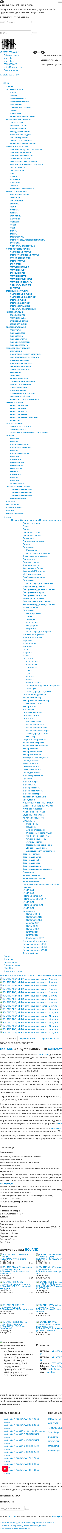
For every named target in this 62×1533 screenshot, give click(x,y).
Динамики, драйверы (36, 847)
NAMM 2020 (28, 892)
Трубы (29, 670)
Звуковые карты (34, 841)
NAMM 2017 (32, 934)
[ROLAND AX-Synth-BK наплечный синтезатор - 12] (29, 1015)
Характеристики (28, 1038)
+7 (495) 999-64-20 (9, 74)
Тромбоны (31, 667)
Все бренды (54, 1450)
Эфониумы (31, 688)
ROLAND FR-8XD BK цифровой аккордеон (15, 1287)
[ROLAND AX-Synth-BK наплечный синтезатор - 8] (28, 1001)
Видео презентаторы (33, 790)
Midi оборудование (32, 574)
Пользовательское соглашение (15, 1528)
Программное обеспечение (40, 844)
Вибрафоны (32, 625)
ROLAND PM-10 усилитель (13, 1258)
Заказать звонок (11, 70)
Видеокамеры (29, 784)
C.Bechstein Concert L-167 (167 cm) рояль (24, 1430)
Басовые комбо (34, 721)
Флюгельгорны (33, 682)
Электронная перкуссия (34, 595)
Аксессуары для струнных (35, 757)
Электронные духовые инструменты (44, 685)
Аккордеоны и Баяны (33, 568)
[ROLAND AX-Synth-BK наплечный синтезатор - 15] (29, 1025)
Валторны (27, 646)
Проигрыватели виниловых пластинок (41, 883)
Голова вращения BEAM (35, 946)
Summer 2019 (33, 913)
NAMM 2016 (32, 931)
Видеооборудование (33, 775)
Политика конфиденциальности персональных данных (27, 1522)
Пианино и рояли (31, 522)
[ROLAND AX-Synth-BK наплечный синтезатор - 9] (28, 1005)
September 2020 (34, 919)
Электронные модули (33, 592)
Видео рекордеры (31, 787)
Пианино (27, 528)
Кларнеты (27, 652)
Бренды (7, 955)
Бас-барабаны (33, 613)
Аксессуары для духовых (38, 691)
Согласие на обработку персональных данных (23, 1525)
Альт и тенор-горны (32, 637)
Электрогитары (30, 706)
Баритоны (27, 640)
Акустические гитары (33, 697)
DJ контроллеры (31, 880)
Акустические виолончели (35, 745)
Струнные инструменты (34, 739)
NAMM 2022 (28, 889)
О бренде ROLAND (49, 1038)
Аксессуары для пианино (38, 553)
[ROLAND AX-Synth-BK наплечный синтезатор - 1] (28, 978)
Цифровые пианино (32, 535)
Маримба (31, 628)
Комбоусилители (31, 760)
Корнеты (27, 655)
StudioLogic (53, 1432)
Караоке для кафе (32, 859)
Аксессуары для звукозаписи (40, 850)
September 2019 (34, 916)
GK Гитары (31, 736)
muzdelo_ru (9, 61)
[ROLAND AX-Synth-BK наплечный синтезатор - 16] (29, 1028)
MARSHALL (53, 1445)
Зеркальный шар (31, 952)
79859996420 (10, 64)
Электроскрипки (30, 748)
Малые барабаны (31, 607)
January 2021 (32, 922)
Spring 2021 (32, 925)
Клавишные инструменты (35, 556)
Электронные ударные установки (39, 589)
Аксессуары (28, 871)
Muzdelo (8, 58)
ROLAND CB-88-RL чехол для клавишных (14, 1272)
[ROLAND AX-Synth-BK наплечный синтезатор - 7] (28, 998)
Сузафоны (31, 664)
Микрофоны (32, 823)
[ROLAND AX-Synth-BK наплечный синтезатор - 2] (28, 981)
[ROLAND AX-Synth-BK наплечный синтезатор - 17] (29, 1032)
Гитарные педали (35, 724)
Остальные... (29, 547)
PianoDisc (10, 510)
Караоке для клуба (32, 856)
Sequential (53, 1436)
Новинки (15, 519)
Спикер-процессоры (36, 838)
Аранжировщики (31, 565)
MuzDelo (12, 1516)
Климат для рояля (14, 513)
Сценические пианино (34, 541)
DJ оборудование (31, 874)
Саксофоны (32, 661)
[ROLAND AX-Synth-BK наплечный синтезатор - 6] (28, 995)
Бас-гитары (28, 709)
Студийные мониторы (33, 814)
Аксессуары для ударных (38, 631)
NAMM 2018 (28, 901)
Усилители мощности (33, 817)
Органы (26, 544)
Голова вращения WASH (35, 949)
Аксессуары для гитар (37, 733)
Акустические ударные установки (39, 604)
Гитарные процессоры (37, 727)
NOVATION (53, 1441)
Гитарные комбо (31, 715)
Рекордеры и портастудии (39, 832)
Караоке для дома (32, 865)
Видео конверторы (32, 793)
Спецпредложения (29, 519)
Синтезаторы (29, 559)
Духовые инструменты (34, 634)
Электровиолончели (32, 751)
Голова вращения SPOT (34, 943)
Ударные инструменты (34, 586)
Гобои (25, 649)
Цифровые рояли (31, 531)
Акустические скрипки (33, 742)
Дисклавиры (28, 538)
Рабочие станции (31, 562)
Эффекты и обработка (37, 835)
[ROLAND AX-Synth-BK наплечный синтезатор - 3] (28, 985)
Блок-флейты (29, 643)
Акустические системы (34, 811)
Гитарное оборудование (34, 694)
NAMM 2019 (28, 907)
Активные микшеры (32, 808)
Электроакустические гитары (37, 700)
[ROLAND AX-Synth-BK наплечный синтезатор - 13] (29, 1018)
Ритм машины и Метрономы (37, 601)
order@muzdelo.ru (13, 67)
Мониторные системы (33, 598)
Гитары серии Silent (32, 712)
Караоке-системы (31, 853)
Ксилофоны (32, 622)
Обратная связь (11, 55)
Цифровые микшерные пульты (38, 805)
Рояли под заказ (14, 507)
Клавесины (31, 550)
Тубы (28, 673)
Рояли (26, 525)
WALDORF (53, 1423)
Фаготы (30, 676)
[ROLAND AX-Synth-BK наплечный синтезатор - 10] (29, 1008)
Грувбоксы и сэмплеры (34, 577)
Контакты (10, 501)
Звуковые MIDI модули (34, 571)
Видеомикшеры (30, 781)
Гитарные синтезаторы (37, 730)
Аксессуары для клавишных (40, 583)
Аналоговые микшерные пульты (38, 802)
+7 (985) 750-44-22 (9, 52)
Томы (29, 616)
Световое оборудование (35, 940)
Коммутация (29, 799)
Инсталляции (12, 504)
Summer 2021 (33, 928)
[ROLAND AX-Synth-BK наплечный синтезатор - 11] (29, 1011)
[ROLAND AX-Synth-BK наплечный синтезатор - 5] (28, 991)
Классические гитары (33, 703)
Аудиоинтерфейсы (35, 829)
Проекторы (28, 778)
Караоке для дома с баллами (37, 868)
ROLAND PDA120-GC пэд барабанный (12, 1327)
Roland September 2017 (34, 898)
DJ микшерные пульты (34, 877)
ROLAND (6, 1048)
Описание (11, 1038)
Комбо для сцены (31, 772)
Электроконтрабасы (32, 754)
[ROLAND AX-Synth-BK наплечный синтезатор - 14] (29, 1022)
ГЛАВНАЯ (10, 86)
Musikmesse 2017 (35, 937)
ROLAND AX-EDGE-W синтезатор (16, 1309)
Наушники (31, 826)
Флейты (30, 679)
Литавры (30, 619)
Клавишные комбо (32, 769)
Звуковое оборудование (34, 796)
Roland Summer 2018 (33, 904)
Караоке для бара (31, 862)
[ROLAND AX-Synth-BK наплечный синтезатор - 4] (28, 988)
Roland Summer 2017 (33, 895)
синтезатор (43, 1054)
